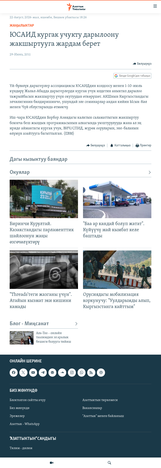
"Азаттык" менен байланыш (103, 416)
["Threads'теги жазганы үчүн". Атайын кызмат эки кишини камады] (44, 269)
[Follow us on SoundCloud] (62, 372)
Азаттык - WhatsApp (25, 424)
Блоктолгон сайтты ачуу (27, 400)
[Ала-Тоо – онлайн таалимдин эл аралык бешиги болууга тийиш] (22, 338)
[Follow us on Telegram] (43, 372)
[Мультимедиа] (51, 463)
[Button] (142, 64)
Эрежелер (17, 416)
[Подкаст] (101, 372)
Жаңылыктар (22, 26)
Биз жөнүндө (19, 408)
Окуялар (20, 172)
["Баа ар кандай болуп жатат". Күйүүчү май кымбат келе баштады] (117, 199)
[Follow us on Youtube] (33, 372)
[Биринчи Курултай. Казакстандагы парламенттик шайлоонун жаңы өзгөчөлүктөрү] (44, 199)
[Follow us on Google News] (52, 372)
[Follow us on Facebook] (14, 372)
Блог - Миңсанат (29, 324)
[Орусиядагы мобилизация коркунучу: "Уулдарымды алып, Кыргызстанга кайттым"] (117, 269)
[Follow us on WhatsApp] (82, 372)
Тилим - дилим (21, 448)
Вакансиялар (92, 408)
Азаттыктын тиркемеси (100, 400)
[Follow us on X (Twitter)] (23, 372)
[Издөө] (109, 463)
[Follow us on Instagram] (72, 372)
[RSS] (91, 372)
